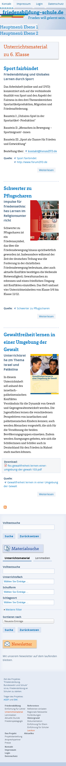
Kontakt (6, 4)
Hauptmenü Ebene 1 (19, 26)
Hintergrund (33, 717)
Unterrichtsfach (13, 577)
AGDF (6, 699)
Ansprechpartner (13, 739)
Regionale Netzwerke (37, 711)
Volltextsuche (11, 523)
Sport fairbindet (21, 68)
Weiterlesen (47, 170)
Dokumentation (34, 721)
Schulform (9, 587)
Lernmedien (42, 558)
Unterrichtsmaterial (17, 558)
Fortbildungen (34, 715)
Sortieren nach (12, 617)
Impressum (24, 4)
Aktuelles (29, 733)
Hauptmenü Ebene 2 (19, 33)
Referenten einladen (37, 708)
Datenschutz (56, 4)
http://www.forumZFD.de (32, 162)
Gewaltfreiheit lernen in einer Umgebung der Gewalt (29, 341)
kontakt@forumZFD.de (42, 151)
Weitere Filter (14, 609)
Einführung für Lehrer (15, 708)
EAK (16, 699)
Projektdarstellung (13, 736)
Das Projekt (10, 733)
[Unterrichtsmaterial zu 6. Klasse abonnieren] (5, 506)
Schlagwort (10, 598)
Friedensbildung (13, 705)
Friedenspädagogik (14, 721)
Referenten (33, 705)
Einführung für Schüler (38, 727)
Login (39, 4)
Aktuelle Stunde (12, 717)
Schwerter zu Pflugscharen (33, 308)
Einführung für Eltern (37, 724)
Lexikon (31, 730)
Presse (8, 742)
